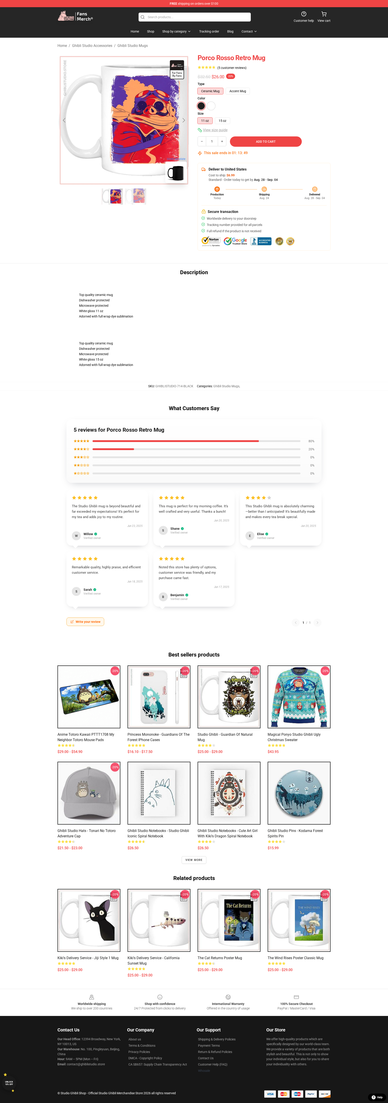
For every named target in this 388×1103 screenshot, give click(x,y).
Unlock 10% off (9, 1083)
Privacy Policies (139, 1052)
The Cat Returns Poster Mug (220, 958)
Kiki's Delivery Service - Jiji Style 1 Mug (88, 958)
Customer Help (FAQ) (212, 1064)
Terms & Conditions (141, 1045)
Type (201, 84)
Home (62, 46)
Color (201, 98)
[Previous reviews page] (296, 623)
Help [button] (380, 1097)
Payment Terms (209, 1045)
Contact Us (206, 1058)
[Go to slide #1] (112, 196)
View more (194, 860)
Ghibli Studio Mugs (132, 46)
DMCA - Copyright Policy (145, 1058)
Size (201, 113)
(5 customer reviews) (232, 68)
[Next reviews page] (317, 623)
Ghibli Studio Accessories (92, 46)
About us (134, 1039)
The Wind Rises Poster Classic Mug (296, 958)
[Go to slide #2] (135, 196)
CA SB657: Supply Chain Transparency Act (157, 1064)
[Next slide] (183, 120)
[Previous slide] (64, 120)
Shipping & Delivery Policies (217, 1039)
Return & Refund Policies (215, 1052)
